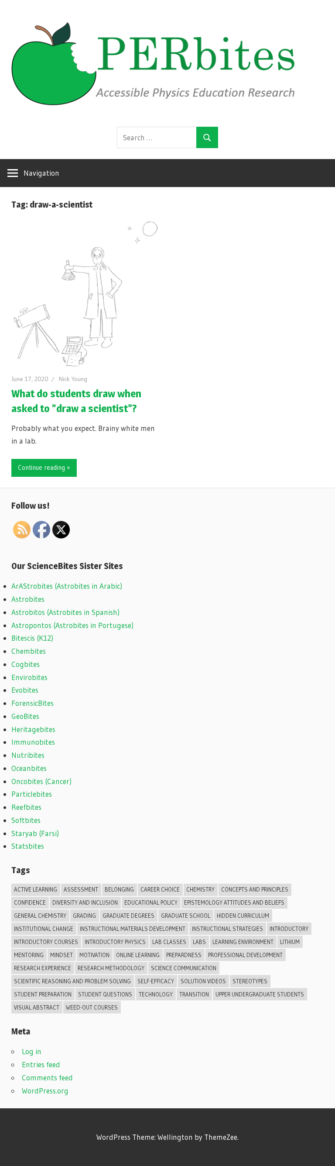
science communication (183, 968)
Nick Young (73, 379)
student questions (105, 994)
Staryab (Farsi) (35, 833)
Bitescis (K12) (32, 637)
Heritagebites (33, 729)
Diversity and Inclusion (85, 902)
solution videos (203, 981)
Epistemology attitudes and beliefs (234, 902)
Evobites (24, 689)
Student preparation (43, 994)
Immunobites (33, 741)
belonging (119, 889)
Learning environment (242, 941)
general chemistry (40, 915)
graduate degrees (128, 915)
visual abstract (36, 1007)
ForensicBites (32, 703)
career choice (160, 889)
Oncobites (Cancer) (41, 781)
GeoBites (25, 716)
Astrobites (27, 599)
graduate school (185, 915)
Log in (31, 1051)
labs (199, 941)
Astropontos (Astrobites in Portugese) (72, 625)
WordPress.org (45, 1090)
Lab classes (169, 941)
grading (84, 915)
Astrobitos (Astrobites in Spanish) (65, 612)
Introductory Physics (115, 941)
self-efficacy (155, 981)
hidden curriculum (243, 915)
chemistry (200, 889)
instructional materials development (132, 928)
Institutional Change (43, 928)
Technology (156, 994)
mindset (61, 954)
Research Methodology (111, 968)
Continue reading (41, 467)
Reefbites (26, 807)
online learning (138, 954)
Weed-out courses (92, 1007)
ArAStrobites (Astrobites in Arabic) (66, 585)
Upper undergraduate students (259, 994)
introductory (289, 928)
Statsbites (27, 845)
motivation (94, 954)
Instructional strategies (227, 928)
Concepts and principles (254, 889)
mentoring (29, 954)
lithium (290, 941)
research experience (42, 968)
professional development (245, 954)
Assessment (81, 889)
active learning (35, 889)
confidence (30, 902)
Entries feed (41, 1064)
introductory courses (46, 941)
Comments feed (47, 1077)
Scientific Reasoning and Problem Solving (72, 981)
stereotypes (249, 981)
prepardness (184, 954)
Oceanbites (29, 768)
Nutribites (27, 755)
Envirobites (29, 677)
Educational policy (151, 902)
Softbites (26, 820)
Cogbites (25, 664)
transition (194, 994)
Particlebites (31, 793)
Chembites (28, 651)
